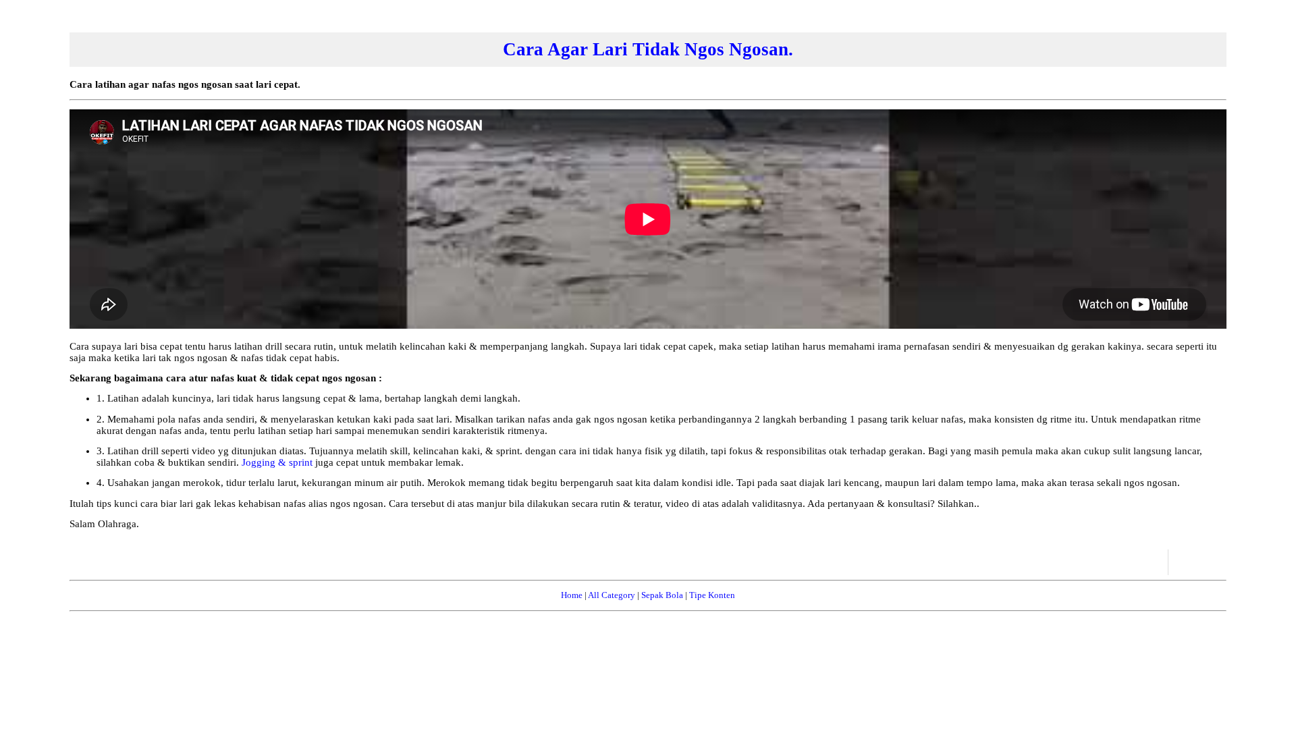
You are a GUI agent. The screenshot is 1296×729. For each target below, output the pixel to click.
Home (572, 595)
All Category (611, 595)
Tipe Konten (712, 595)
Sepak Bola (662, 595)
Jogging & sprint (278, 462)
